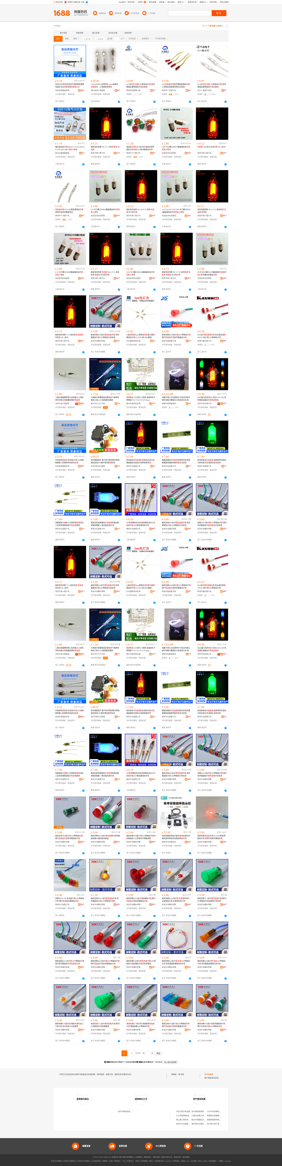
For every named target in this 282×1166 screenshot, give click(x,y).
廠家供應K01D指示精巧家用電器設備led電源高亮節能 (105, 837)
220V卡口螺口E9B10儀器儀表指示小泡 (176, 148)
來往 (200, 1161)
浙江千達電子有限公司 (205, 90)
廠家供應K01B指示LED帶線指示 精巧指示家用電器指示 (176, 336)
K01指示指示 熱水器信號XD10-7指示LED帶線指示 (211, 336)
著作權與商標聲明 (126, 1157)
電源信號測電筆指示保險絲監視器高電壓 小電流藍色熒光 (105, 524)
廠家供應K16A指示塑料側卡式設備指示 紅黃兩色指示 (176, 899)
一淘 (123, 1161)
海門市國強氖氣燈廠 (126, 1112)
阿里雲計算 (159, 1161)
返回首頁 (158, 1062)
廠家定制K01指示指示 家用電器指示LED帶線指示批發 (176, 524)
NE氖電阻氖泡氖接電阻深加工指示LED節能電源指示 (140, 524)
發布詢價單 (208, 1074)
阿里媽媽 (144, 1161)
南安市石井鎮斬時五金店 (185, 1124)
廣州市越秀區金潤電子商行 (134, 404)
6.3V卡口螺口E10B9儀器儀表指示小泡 (69, 273)
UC (188, 1161)
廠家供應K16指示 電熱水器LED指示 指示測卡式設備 (69, 1025)
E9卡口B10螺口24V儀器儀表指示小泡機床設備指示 (211, 273)
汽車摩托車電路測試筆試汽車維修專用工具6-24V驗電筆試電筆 (105, 398)
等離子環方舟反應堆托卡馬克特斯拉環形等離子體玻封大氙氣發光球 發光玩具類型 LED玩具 (176, 398)
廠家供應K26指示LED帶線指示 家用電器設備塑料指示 (176, 962)
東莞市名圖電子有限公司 (134, 466)
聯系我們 (177, 1157)
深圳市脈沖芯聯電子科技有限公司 (99, 466)
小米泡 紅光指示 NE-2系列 (211, 147)
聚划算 (117, 1161)
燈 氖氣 (181, 1074)
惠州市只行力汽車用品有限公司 (99, 404)
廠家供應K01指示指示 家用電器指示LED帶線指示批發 (105, 336)
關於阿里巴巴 (167, 1157)
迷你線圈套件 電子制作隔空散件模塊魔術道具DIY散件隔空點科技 (105, 461)
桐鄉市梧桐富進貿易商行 (170, 404)
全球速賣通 (96, 1161)
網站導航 (186, 1157)
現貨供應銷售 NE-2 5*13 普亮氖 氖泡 (211, 211)
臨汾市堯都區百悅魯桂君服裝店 (204, 1120)
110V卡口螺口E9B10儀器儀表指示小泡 (140, 273)
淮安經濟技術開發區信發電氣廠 (170, 153)
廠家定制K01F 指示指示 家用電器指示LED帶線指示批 (105, 899)
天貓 (111, 1161)
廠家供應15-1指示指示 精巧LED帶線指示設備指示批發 (212, 899)
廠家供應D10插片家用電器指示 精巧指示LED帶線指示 (211, 1025)
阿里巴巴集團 (56, 1161)
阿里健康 (212, 1161)
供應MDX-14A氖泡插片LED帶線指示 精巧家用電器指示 (69, 899)
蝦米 (151, 1161)
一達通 (220, 1161)
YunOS (168, 1161)
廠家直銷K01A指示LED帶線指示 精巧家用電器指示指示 (69, 962)
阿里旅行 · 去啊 (133, 1161)
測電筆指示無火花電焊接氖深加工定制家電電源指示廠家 (69, 524)
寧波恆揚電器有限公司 (63, 90)
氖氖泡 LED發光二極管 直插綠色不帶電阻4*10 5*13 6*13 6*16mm (140, 398)
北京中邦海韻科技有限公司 (217, 1112)
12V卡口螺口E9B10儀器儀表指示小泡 (105, 211)
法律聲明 (138, 1157)
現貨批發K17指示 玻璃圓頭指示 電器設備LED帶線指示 (140, 1025)
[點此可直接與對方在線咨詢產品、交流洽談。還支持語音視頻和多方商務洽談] (83, 101)
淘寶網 (104, 1161)
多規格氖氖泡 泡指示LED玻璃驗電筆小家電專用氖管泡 (69, 461)
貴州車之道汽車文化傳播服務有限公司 (222, 1124)
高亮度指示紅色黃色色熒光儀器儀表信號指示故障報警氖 (140, 461)
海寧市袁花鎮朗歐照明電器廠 (63, 404)
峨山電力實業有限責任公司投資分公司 (191, 1120)
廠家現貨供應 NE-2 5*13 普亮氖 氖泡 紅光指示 (176, 273)
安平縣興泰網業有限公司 (201, 1112)
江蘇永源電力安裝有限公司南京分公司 (206, 1116)
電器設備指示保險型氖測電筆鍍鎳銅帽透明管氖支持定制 (176, 461)
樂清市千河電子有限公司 (170, 90)
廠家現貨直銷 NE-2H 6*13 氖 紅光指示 (140, 211)
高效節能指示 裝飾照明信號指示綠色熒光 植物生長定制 (211, 461)
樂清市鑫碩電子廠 (169, 341)
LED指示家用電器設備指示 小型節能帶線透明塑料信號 (176, 85)
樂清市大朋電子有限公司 (63, 905)
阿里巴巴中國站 (83, 1161)
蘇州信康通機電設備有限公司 (63, 153)
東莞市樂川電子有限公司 (99, 153)
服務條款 (147, 1157)
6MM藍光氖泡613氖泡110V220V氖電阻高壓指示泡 (211, 398)
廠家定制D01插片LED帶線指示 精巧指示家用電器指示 (175, 1025)
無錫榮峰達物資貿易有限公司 (218, 1120)
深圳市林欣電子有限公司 (205, 404)
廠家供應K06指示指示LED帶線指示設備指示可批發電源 (141, 962)
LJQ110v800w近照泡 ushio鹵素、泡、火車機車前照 (105, 85)
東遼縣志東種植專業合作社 (217, 1116)
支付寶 (193, 1161)
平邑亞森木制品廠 (183, 1112)
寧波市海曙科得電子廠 (99, 341)
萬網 (183, 1161)
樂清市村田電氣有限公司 (170, 842)
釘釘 (205, 1161)
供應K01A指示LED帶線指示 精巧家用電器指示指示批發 (212, 524)
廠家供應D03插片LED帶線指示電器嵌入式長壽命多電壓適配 (141, 837)
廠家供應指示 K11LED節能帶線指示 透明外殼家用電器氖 (211, 837)
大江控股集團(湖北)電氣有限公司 (189, 1116)
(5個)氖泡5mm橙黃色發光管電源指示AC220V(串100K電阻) (140, 336)
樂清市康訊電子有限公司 (205, 341)
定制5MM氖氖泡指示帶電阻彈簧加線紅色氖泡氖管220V (69, 85)
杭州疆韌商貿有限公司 (134, 341)
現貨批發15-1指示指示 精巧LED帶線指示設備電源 (105, 1025)
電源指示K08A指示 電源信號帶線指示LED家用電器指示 (140, 148)
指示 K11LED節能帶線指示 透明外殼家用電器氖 (69, 211)
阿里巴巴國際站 (69, 1161)
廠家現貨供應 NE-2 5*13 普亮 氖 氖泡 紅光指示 (105, 273)
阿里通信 (176, 1161)
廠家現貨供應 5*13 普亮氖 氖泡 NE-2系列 (69, 336)
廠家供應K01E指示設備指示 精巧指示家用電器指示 (141, 899)
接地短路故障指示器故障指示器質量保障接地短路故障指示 (176, 837)
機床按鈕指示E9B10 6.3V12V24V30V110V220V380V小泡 (69, 148)
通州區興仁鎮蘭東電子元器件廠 (99, 90)
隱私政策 (156, 1157)
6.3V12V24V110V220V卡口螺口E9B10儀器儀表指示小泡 (176, 211)
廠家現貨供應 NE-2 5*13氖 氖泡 (105, 148)
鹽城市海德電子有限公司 (134, 529)
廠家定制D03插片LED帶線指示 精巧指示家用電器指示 (69, 837)
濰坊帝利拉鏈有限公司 (200, 1124)
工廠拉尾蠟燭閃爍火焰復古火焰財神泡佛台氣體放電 (69, 398)
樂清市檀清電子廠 (133, 90)
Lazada (228, 1161)
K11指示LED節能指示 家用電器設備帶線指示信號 (140, 85)
